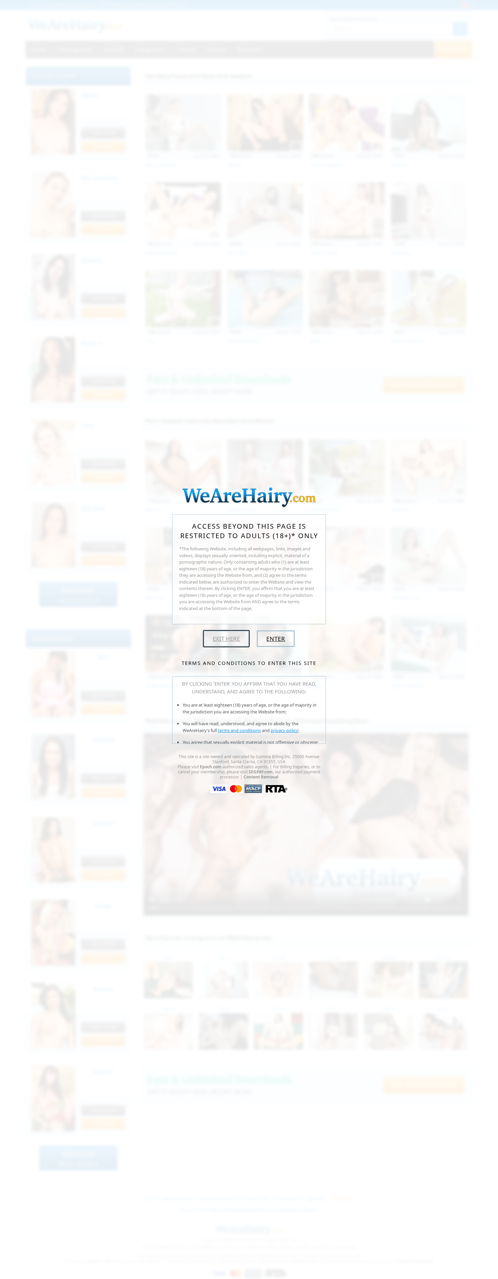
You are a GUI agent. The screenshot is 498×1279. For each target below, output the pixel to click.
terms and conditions (239, 730)
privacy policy (284, 730)
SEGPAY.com (261, 771)
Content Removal (261, 776)
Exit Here (226, 639)
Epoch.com (211, 766)
